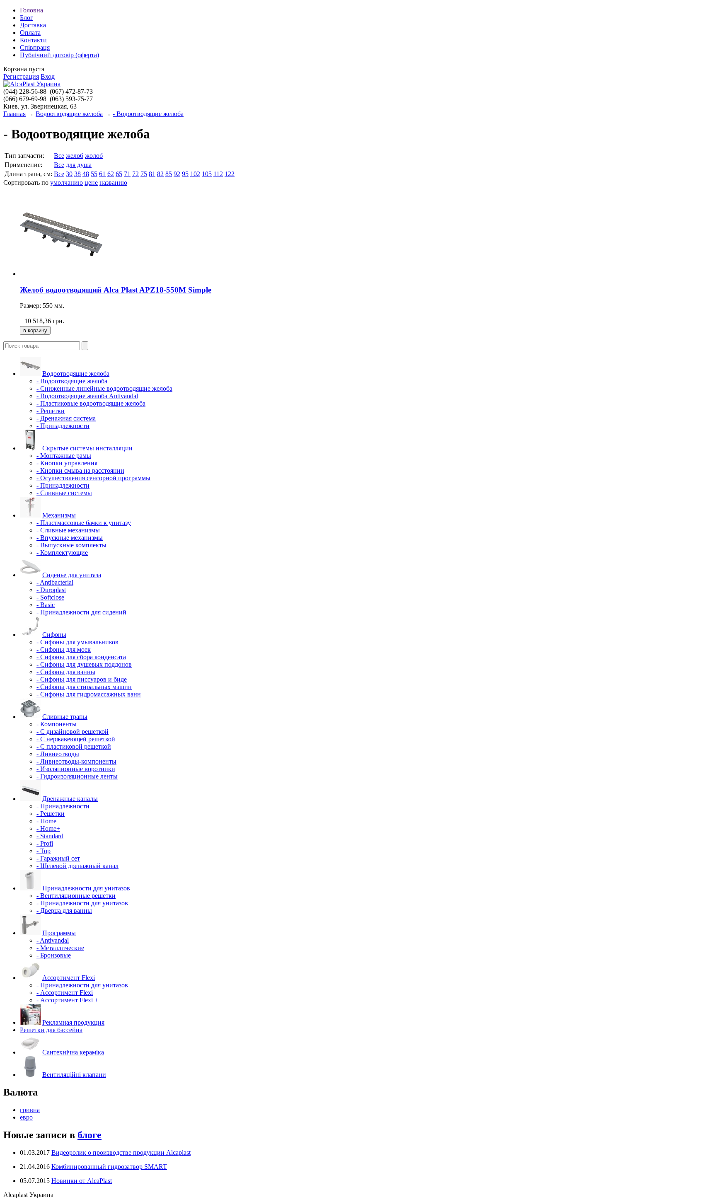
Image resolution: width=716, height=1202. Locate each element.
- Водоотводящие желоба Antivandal (87, 395)
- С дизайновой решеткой (72, 731)
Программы (59, 932)
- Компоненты (56, 724)
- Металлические (60, 947)
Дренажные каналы (70, 798)
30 (69, 173)
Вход (48, 76)
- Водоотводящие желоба (148, 113)
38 (77, 173)
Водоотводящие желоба (69, 113)
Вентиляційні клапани (74, 1074)
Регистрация (21, 76)
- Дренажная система (66, 418)
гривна (30, 1109)
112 (218, 173)
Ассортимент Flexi (68, 977)
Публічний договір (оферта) (59, 54)
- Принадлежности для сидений (81, 612)
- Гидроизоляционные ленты (77, 776)
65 (119, 173)
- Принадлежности (63, 425)
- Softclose (50, 597)
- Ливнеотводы (57, 753)
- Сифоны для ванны (65, 671)
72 (135, 173)
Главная (14, 113)
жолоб (94, 155)
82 (160, 173)
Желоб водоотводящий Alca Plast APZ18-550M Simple (115, 289)
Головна (31, 10)
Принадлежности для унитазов (86, 888)
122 (230, 173)
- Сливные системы (64, 492)
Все (59, 155)
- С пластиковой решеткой (73, 746)
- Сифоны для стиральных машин (84, 686)
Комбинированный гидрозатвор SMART (109, 1166)
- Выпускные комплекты (71, 545)
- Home (46, 821)
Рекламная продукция (73, 1022)
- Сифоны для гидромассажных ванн (88, 694)
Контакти (33, 40)
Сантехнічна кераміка (73, 1052)
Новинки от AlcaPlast (81, 1180)
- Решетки (50, 410)
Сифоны (54, 634)
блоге (89, 1134)
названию (113, 182)
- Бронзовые (53, 955)
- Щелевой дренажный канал (77, 865)
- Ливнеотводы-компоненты (76, 761)
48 (85, 173)
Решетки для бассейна (51, 1029)
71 (127, 173)
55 (94, 173)
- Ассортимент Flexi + (67, 1000)
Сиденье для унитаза (71, 574)
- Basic (45, 604)
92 (177, 173)
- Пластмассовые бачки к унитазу (83, 522)
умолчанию (66, 182)
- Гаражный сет (58, 858)
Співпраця (35, 47)
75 (143, 173)
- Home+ (48, 828)
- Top (43, 850)
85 (168, 173)
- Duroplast (51, 589)
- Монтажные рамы (63, 455)
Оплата (30, 32)
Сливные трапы (64, 716)
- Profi (44, 843)
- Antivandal (52, 940)
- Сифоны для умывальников (77, 642)
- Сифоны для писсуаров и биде (81, 679)
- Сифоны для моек (63, 649)
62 (110, 173)
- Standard (49, 835)
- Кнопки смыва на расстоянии (80, 470)
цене (91, 182)
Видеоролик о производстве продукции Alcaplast (121, 1152)
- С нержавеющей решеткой (75, 738)
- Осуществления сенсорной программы (93, 477)
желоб (74, 155)
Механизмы (59, 515)
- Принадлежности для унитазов (82, 903)
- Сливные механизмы (68, 530)
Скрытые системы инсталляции (87, 448)
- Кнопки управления (66, 463)
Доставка (33, 25)
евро (26, 1117)
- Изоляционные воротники (75, 768)
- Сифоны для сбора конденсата (81, 656)
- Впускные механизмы (69, 537)
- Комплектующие (62, 552)
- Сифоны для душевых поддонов (84, 664)
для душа (79, 164)
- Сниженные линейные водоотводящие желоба (104, 388)
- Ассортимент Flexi (64, 992)
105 (207, 173)
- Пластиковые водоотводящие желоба (90, 403)
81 (152, 173)
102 (195, 173)
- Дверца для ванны (64, 910)
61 (102, 173)
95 (185, 173)
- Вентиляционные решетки (76, 895)
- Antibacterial (54, 582)
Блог (26, 17)
